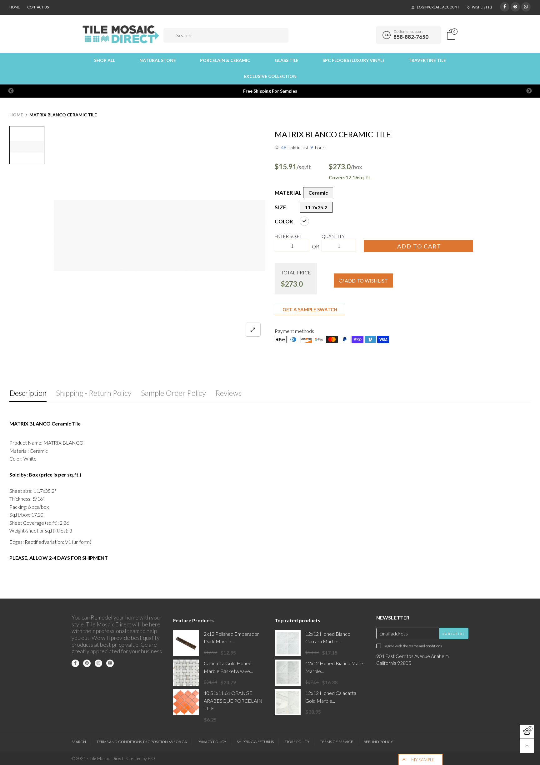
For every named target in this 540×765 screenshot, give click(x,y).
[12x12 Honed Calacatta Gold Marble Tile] (288, 702)
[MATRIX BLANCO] (160, 235)
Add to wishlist (366, 280)
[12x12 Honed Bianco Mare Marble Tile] (288, 673)
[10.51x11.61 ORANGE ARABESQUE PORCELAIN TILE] (186, 702)
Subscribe (453, 633)
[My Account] (369, 35)
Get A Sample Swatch (309, 309)
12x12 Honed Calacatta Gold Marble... (330, 697)
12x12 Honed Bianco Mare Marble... (334, 667)
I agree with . (413, 646)
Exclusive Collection (270, 76)
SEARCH (79, 741)
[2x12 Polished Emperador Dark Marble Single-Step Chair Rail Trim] (186, 643)
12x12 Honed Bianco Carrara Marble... (327, 638)
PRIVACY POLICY (212, 741)
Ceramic (318, 193)
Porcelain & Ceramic (225, 60)
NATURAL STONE (157, 60)
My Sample (423, 759)
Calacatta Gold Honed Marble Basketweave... (228, 667)
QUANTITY (333, 236)
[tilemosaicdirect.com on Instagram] (98, 663)
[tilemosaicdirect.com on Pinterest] (87, 663)
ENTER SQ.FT (288, 236)
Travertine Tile (427, 60)
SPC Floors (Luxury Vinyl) (353, 60)
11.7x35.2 (316, 207)
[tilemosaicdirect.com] (121, 34)
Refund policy (378, 741)
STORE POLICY (296, 741)
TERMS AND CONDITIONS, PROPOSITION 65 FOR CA (142, 741)
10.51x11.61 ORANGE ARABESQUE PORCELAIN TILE (233, 700)
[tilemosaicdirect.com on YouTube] (110, 663)
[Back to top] (527, 746)
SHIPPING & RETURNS (255, 741)
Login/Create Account (438, 7)
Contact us (38, 7)
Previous (11, 91)
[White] (304, 221)
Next (529, 91)
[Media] (253, 330)
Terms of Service (336, 741)
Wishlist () (482, 7)
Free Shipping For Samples (270, 91)
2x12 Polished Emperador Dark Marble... (231, 638)
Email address (393, 633)
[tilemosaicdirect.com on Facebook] (75, 663)
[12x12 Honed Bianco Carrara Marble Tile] (288, 643)
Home (14, 7)
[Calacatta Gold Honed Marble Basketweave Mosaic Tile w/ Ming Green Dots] (186, 673)
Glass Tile (286, 60)
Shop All (104, 60)
